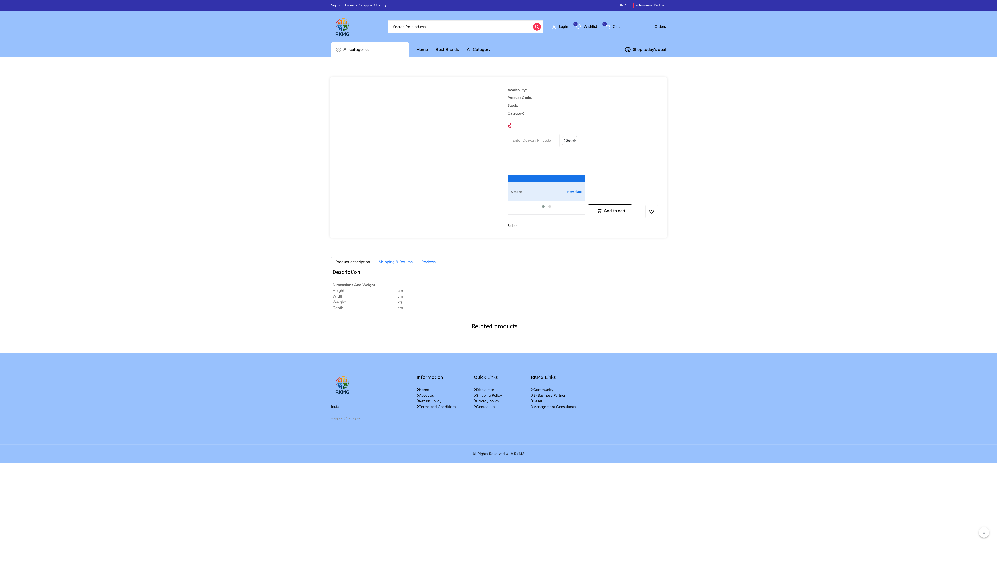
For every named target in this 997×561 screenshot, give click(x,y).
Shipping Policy (489, 395)
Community (543, 390)
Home (422, 49)
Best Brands (447, 49)
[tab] (352, 262)
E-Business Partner (650, 5)
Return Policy (430, 401)
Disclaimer (485, 390)
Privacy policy (487, 401)
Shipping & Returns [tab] (396, 261)
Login (563, 26)
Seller (537, 401)
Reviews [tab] (428, 261)
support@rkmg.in (345, 418)
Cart (612, 26)
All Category (478, 49)
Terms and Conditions (437, 407)
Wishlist (586, 26)
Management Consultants (554, 407)
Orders (660, 26)
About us (426, 395)
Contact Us (485, 407)
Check (570, 140)
